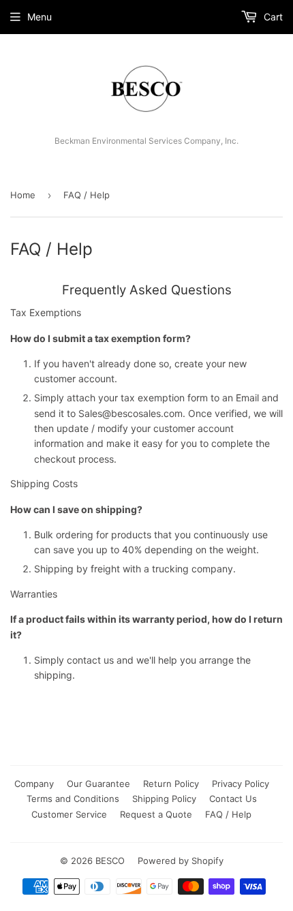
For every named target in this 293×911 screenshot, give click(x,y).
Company (34, 783)
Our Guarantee (98, 783)
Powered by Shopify (180, 860)
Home (22, 194)
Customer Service (69, 814)
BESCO (110, 860)
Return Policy (171, 783)
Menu (39, 16)
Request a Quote (156, 814)
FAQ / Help (228, 814)
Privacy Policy (240, 783)
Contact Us (233, 798)
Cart (272, 16)
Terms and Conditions (73, 798)
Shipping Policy (164, 798)
